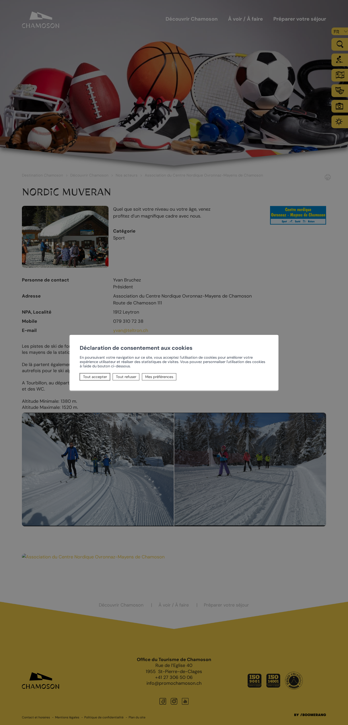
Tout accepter (95, 376)
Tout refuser (126, 376)
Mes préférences (159, 376)
